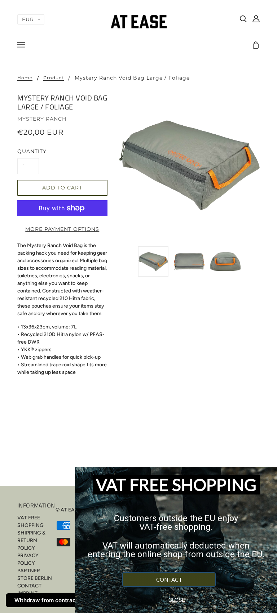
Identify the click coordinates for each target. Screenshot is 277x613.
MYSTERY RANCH (41, 119)
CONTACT (29, 586)
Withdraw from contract (46, 600)
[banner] (138, 21)
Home (24, 78)
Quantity (28, 151)
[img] (243, 18)
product (53, 78)
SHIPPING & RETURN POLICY (31, 540)
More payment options (62, 229)
